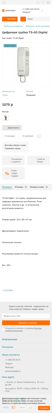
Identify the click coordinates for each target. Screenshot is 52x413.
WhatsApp (9, 367)
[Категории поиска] (23, 19)
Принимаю (44, 408)
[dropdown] (4, 2)
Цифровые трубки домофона (38, 26)
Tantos (5, 95)
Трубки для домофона (13, 26)
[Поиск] (47, 19)
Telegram (26, 12)
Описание (7, 187)
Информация (9, 339)
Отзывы (20, 187)
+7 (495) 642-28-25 (30, 9)
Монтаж (5, 112)
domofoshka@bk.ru (13, 371)
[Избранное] (38, 2)
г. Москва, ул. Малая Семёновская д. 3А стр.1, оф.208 (25, 383)
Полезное (7, 347)
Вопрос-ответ (38, 187)
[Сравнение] (43, 2)
